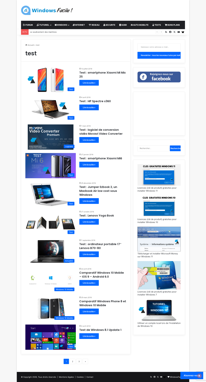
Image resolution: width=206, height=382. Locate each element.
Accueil (30, 45)
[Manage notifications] (199, 376)
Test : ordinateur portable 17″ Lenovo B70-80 (100, 246)
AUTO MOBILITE (141, 25)
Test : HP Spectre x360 (95, 101)
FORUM (29, 25)
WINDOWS (61, 25)
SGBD (124, 25)
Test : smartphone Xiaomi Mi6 (100, 158)
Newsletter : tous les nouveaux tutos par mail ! (161, 55)
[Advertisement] (131, 9)
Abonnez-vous (192, 375)
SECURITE (110, 25)
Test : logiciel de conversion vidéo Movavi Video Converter (101, 132)
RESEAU (95, 25)
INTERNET (80, 25)
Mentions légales (66, 377)
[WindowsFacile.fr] (47, 10)
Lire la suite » (89, 83)
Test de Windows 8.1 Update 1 (100, 330)
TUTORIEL (44, 25)
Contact (89, 377)
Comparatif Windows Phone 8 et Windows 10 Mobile (102, 303)
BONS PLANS (173, 25)
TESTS (157, 25)
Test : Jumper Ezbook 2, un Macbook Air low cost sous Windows (98, 191)
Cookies (80, 377)
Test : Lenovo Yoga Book (96, 215)
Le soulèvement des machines (43, 32)
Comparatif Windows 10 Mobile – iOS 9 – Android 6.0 (101, 275)
